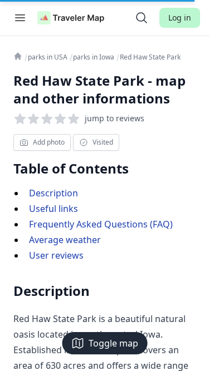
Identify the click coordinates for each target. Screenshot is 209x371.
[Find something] (141, 18)
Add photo (49, 142)
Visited (103, 142)
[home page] (70, 17)
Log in (179, 17)
